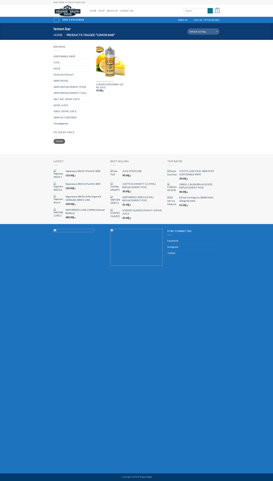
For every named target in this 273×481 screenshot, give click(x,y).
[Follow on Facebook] (197, 2)
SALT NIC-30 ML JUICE (67, 98)
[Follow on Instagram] (200, 2)
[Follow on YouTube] (218, 2)
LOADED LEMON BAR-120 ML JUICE (109, 86)
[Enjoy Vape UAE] (69, 11)
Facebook (172, 240)
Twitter (171, 252)
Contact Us (126, 10)
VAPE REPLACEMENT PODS (70, 86)
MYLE (57, 68)
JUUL (57, 62)
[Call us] (209, 2)
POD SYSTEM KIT (64, 74)
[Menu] (56, 19)
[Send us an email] (206, 2)
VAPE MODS (61, 80)
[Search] (210, 10)
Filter (59, 141)
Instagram (172, 246)
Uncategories (61, 123)
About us (112, 10)
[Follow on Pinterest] (212, 2)
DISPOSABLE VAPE (64, 56)
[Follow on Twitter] (203, 2)
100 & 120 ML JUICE (65, 111)
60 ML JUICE (61, 105)
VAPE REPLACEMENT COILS (70, 92)
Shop (102, 10)
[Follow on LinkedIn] (215, 2)
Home (93, 10)
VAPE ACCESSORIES (65, 117)
